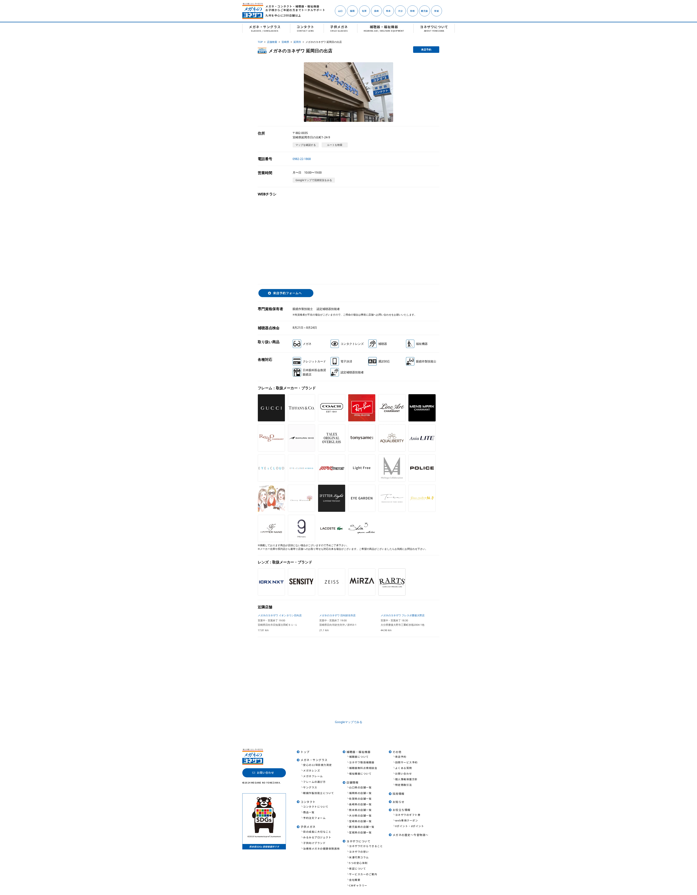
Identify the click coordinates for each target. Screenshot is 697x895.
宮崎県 (285, 42)
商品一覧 (308, 812)
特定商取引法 (403, 785)
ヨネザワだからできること (366, 846)
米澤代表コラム (359, 857)
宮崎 (412, 10)
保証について (357, 868)
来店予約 (426, 49)
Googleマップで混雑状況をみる (313, 180)
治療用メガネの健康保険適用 (321, 848)
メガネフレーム (313, 776)
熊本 (388, 10)
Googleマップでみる (348, 722)
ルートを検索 (334, 145)
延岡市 (297, 42)
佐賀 (364, 10)
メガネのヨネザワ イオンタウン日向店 (280, 615)
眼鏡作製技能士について (318, 793)
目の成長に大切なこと (317, 831)
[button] (348, 92)
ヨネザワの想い (359, 851)
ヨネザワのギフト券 (408, 815)
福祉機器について (360, 773)
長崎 (376, 10)
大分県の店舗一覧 (360, 815)
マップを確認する (305, 145)
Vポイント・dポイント (409, 826)
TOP (260, 42)
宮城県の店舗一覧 (360, 832)
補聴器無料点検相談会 (363, 768)
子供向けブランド (314, 843)
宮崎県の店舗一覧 (360, 821)
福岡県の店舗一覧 (360, 793)
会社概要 (354, 880)
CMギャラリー (358, 885)
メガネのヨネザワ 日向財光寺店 (337, 615)
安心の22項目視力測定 (317, 765)
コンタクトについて (316, 806)
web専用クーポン (406, 820)
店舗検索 (272, 42)
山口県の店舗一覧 (360, 787)
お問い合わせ (403, 773)
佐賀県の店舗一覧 (360, 798)
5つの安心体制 (358, 863)
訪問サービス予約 (406, 762)
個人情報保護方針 (406, 779)
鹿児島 (424, 10)
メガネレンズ (311, 770)
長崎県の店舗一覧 (360, 804)
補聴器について (359, 756)
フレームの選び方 (314, 782)
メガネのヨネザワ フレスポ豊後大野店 (403, 615)
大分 (400, 10)
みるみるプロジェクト (317, 837)
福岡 (352, 10)
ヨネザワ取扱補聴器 (361, 762)
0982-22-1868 (302, 159)
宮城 (436, 10)
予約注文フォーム (314, 818)
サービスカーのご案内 (363, 874)
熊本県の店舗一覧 (360, 810)
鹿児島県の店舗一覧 (361, 827)
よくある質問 (403, 768)
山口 (340, 10)
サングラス (310, 787)
